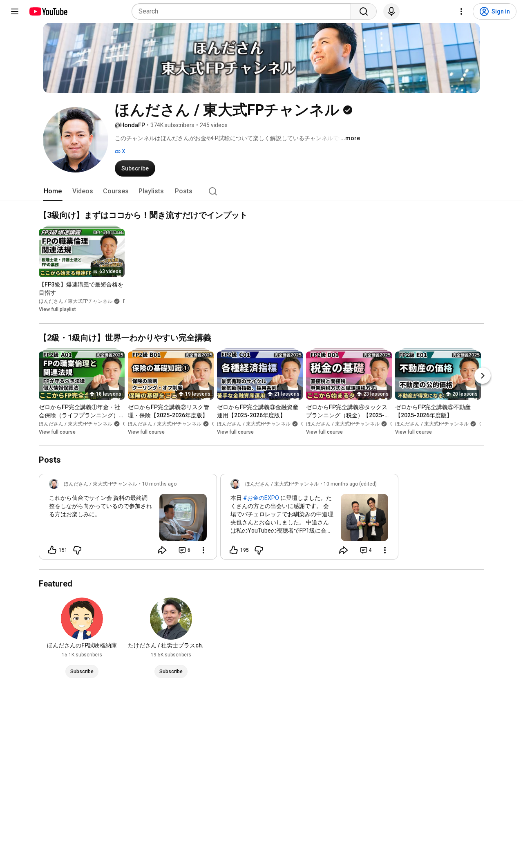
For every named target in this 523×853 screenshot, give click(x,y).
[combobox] (244, 11)
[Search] (364, 11)
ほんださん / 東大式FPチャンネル (75, 301)
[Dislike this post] (77, 550)
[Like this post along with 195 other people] (233, 550)
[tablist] (261, 191)
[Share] (162, 550)
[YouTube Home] (48, 11)
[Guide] (15, 11)
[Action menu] (203, 550)
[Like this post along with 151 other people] (52, 550)
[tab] (53, 191)
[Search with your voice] (391, 11)
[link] (128, 519)
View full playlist (57, 310)
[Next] (482, 375)
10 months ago (159, 484)
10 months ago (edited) (350, 484)
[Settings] (461, 11)
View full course (57, 432)
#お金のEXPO (261, 498)
